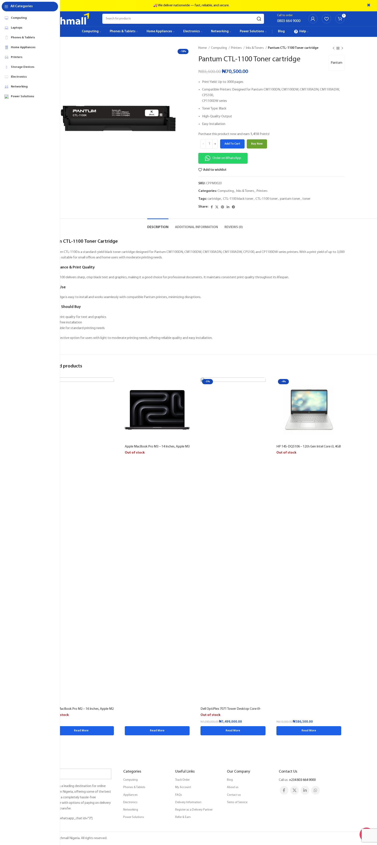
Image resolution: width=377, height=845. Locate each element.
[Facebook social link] (211, 207)
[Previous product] (333, 48)
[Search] (259, 19)
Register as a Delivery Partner (193, 809)
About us (232, 787)
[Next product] (342, 48)
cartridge (214, 199)
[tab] (157, 225)
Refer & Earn (183, 817)
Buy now (257, 143)
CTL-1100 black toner (238, 199)
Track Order (182, 780)
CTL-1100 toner (266, 199)
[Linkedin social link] (228, 207)
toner (306, 199)
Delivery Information (188, 802)
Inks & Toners (255, 48)
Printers (236, 48)
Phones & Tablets (134, 787)
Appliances (130, 795)
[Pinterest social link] (222, 207)
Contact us (234, 795)
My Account (183, 787)
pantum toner (290, 199)
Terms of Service (237, 802)
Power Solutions (133, 817)
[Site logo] (67, 18)
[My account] (313, 18)
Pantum (336, 63)
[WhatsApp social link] (315, 790)
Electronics (130, 802)
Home (202, 48)
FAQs (178, 795)
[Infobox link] (288, 19)
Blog (230, 780)
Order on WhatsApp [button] (226, 158)
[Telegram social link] (233, 207)
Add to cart (232, 143)
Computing (219, 48)
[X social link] (217, 207)
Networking (130, 809)
